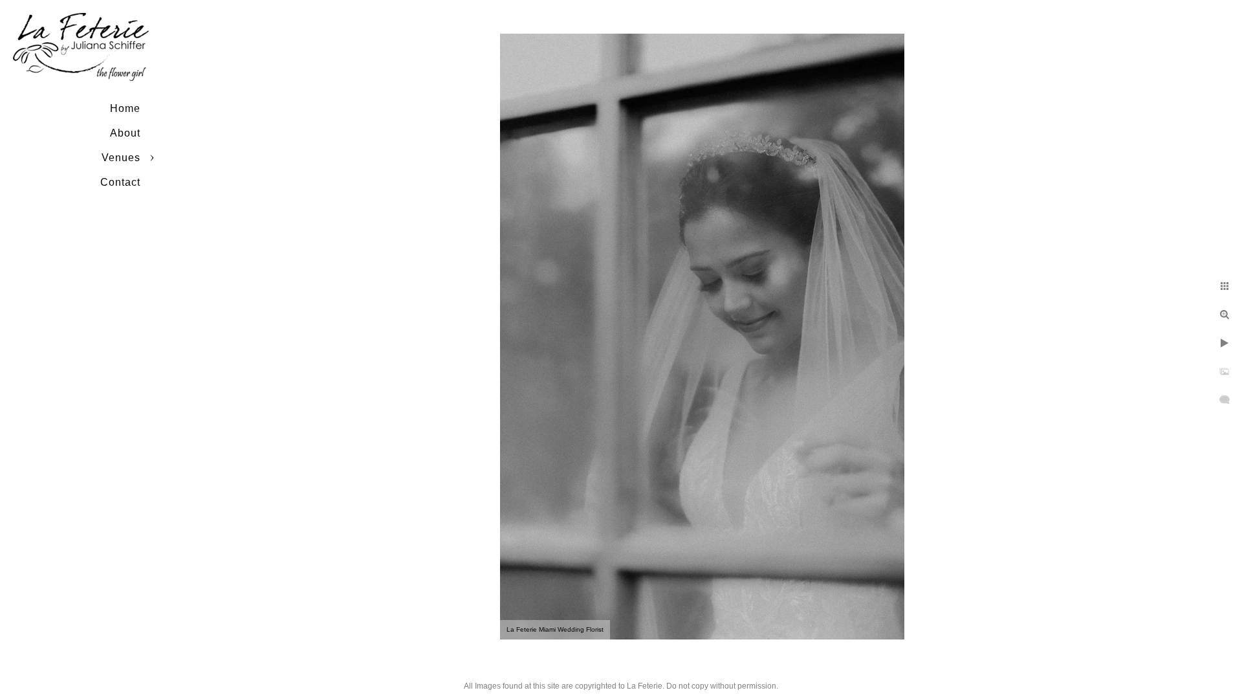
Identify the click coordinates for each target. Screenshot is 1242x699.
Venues (121, 157)
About (125, 133)
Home (125, 108)
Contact (120, 182)
